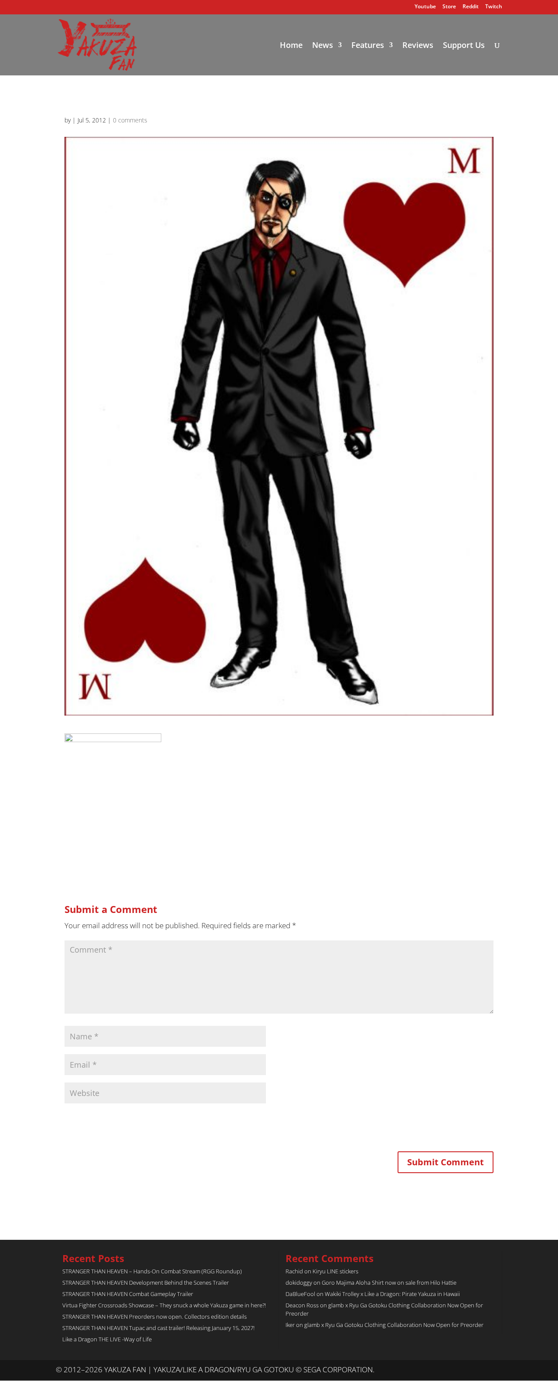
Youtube (425, 7)
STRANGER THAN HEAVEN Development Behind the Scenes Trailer (145, 1282)
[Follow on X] (478, 1370)
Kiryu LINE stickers (335, 1271)
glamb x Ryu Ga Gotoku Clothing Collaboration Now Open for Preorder (393, 1325)
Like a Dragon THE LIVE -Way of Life (107, 1339)
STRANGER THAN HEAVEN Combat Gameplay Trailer (127, 1294)
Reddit (471, 7)
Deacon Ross (302, 1305)
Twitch (493, 7)
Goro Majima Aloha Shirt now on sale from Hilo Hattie (389, 1282)
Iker (290, 1325)
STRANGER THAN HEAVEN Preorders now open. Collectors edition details (154, 1316)
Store (449, 7)
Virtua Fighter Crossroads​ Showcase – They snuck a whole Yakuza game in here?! (164, 1305)
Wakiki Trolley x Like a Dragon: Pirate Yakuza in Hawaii (392, 1294)
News (322, 46)
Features (367, 46)
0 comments (130, 120)
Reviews (417, 46)
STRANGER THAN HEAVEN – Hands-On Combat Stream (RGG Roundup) (152, 1271)
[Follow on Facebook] (495, 1370)
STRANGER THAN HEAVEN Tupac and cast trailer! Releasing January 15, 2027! (158, 1328)
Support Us (464, 46)
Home (291, 46)
